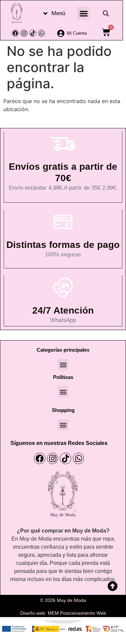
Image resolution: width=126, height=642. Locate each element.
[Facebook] (15, 33)
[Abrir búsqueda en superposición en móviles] (105, 13)
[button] (83, 13)
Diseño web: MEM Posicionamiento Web (63, 613)
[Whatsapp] (41, 33)
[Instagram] (24, 33)
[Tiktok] (32, 33)
